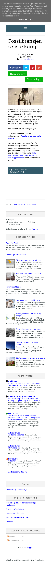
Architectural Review (17, 472)
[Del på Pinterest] (32, 67)
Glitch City (12, 461)
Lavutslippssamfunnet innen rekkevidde (27, 343)
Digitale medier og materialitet (24, 204)
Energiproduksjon (27, 59)
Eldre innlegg (34, 79)
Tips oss (35, 229)
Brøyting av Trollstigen (15, 509)
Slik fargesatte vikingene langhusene (30, 358)
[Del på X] (26, 67)
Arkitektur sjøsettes (16, 435)
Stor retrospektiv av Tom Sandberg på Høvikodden (21, 504)
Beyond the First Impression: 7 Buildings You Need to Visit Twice (24, 384)
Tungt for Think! (12, 243)
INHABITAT (13, 413)
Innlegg (11, 536)
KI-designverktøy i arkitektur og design (28, 314)
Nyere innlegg (17, 73)
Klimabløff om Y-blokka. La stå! (28, 273)
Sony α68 (9, 521)
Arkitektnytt (14, 433)
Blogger (29, 548)
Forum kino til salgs (13, 287)
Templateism (40, 560)
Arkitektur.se (14, 446)
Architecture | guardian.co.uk (21, 396)
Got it (32, 19)
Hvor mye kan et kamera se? (17, 517)
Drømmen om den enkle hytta (28, 300)
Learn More (22, 19)
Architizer (12, 381)
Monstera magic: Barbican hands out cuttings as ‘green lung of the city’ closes (24, 399)
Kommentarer (14, 540)
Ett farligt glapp (14, 448)
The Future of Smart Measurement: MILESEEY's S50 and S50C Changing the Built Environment (24, 417)
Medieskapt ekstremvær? (16, 254)
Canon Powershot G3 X (15, 513)
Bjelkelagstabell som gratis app (28, 260)
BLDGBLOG (13, 459)
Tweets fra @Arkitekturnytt (16, 489)
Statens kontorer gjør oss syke (28, 329)
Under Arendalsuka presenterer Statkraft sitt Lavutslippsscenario (23, 155)
